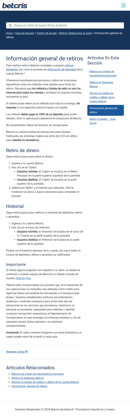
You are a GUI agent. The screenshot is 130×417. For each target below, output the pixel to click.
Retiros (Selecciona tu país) (75, 33)
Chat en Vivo (23, 278)
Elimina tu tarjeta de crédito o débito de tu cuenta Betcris (102, 97)
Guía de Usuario (24, 33)
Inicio (9, 33)
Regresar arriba (15, 351)
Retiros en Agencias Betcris (101, 84)
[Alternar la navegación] (123, 5)
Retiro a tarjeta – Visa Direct (102, 121)
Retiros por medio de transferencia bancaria (103, 73)
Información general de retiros (103, 110)
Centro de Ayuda (47, 33)
